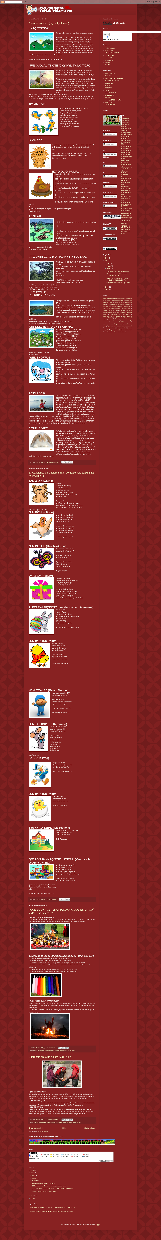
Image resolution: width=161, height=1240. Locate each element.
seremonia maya (49, 1050)
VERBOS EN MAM (108, 308)
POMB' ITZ (108, 62)
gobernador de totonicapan (126, 147)
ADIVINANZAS (109, 95)
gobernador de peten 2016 (126, 137)
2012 (32, 1198)
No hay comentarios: (53, 462)
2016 (32, 1170)
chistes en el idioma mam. (125, 123)
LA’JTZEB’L (108, 57)
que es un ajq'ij (77, 1122)
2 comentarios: (51, 1047)
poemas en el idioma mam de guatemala (126, 204)
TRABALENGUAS (110, 93)
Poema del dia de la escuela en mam (126, 192)
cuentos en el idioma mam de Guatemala (126, 128)
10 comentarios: (51, 899)
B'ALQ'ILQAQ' (109, 60)
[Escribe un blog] (65, 462)
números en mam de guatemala (125, 172)
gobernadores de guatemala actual (126, 155)
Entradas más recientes (36, 1128)
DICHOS (107, 85)
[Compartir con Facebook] (69, 462)
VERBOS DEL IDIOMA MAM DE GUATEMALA (126, 227)
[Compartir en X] (67, 462)
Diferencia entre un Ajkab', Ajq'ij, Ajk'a (50, 1056)
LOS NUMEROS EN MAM (113, 100)
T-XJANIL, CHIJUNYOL (112, 53)
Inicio (64, 1128)
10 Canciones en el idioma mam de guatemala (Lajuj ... (50, 1186)
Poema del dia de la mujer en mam (126, 198)
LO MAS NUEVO (110, 105)
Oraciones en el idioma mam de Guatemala (126, 178)
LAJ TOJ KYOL (109, 55)
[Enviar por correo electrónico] (62, 462)
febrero (34, 1181)
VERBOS (108, 76)
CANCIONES (109, 83)
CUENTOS (108, 88)
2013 (32, 1195)
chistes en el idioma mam (125, 119)
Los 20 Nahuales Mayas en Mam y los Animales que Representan (51, 1211)
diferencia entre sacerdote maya (43, 1122)
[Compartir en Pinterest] (71, 462)
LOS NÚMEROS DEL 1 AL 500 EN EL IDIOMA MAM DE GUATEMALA (52, 1208)
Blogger (97, 1225)
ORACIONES (109, 102)
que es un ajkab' (67, 1122)
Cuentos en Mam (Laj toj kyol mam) (49, 23)
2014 (32, 1173)
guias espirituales (39, 1050)
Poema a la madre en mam (126, 187)
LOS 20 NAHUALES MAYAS (114, 78)
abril (34, 1175)
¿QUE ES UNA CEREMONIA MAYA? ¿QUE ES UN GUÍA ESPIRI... (53, 1189)
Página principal (110, 48)
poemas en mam (126, 208)
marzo (34, 1178)
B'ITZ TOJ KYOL (110, 50)
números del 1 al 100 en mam (126, 167)
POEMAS (108, 97)
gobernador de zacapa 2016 (126, 151)
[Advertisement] (71, 678)
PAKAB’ (107, 65)
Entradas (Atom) (43, 1131)
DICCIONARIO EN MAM (112, 81)
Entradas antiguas (89, 1128)
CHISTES (108, 90)
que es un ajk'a (57, 1122)
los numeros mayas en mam (126, 163)
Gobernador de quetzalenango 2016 (126, 142)
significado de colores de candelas (65, 1050)
